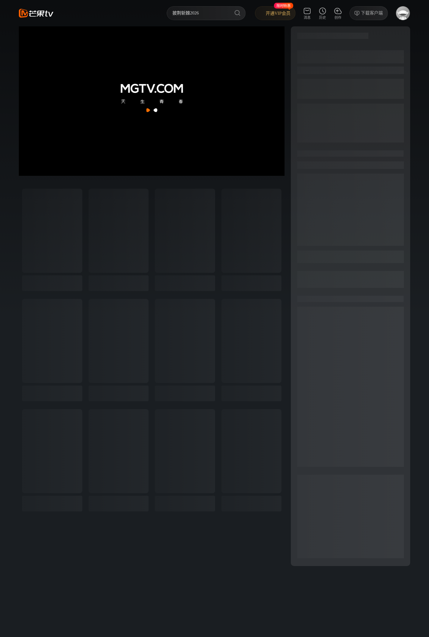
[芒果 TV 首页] (36, 13)
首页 (68, 13)
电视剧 (109, 13)
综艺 (87, 13)
